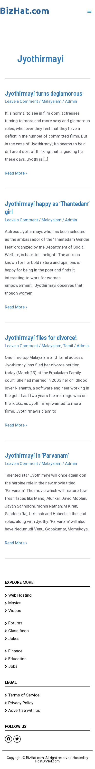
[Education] (47, 659)
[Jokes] (47, 639)
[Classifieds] (47, 631)
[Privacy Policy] (47, 703)
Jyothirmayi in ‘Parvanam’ (37, 455)
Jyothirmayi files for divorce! (41, 337)
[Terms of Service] (47, 695)
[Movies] (47, 603)
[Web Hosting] (47, 595)
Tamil (68, 345)
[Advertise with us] (47, 710)
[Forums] (47, 623)
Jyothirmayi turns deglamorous (43, 93)
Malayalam (51, 101)
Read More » (16, 172)
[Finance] (47, 651)
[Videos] (47, 611)
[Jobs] (47, 666)
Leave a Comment (21, 101)
